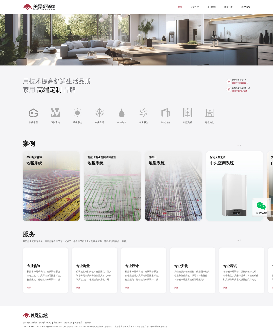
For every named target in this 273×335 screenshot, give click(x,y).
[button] (246, 145)
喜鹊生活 (68, 323)
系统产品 (194, 7)
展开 (29, 287)
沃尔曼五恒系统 (30, 323)
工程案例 (211, 7)
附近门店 (228, 7)
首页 (180, 7)
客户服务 (245, 7)
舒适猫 (88, 323)
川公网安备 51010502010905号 (80, 326)
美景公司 (58, 323)
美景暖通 (79, 323)
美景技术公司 (45, 323)
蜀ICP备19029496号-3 (52, 326)
